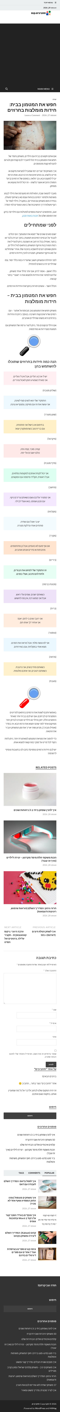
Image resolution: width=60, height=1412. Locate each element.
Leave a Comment (32, 115)
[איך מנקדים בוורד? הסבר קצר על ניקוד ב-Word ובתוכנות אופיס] (47, 1215)
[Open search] (6, 89)
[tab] (49, 1173)
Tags (21, 1173)
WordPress (40, 1408)
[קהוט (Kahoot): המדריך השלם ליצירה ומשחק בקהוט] (47, 1233)
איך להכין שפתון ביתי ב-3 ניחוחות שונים (35, 809)
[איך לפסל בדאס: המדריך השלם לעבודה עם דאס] (47, 1181)
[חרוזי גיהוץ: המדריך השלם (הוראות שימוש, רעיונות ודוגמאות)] (30, 888)
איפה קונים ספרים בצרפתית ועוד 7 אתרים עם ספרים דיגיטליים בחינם (21, 1252)
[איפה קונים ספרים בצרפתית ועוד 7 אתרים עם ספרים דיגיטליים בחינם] (47, 1249)
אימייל (52, 1023)
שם (54, 1010)
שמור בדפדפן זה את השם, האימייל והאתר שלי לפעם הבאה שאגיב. (32, 1055)
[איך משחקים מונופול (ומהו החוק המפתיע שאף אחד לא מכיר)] (47, 1197)
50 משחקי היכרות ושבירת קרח (40, 1139)
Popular (49, 1173)
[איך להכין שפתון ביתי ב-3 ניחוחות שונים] (30, 790)
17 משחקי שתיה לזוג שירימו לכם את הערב (36, 1384)
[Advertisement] (30, 54)
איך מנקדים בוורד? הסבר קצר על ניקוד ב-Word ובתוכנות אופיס (21, 1218)
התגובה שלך (50, 970)
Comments (34, 1173)
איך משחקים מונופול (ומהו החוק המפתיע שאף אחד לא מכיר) (22, 1200)
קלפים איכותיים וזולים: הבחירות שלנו (37, 1144)
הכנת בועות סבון (30, 215)
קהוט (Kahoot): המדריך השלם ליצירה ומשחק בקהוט (20, 1234)
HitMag (53, 1408)
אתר (54, 1037)
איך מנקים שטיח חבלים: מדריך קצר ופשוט (36, 1362)
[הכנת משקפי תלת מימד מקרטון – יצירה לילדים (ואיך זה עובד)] (30, 837)
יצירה (54, 99)
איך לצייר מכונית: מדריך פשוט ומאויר (38, 1390)
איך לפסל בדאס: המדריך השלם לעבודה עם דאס (20, 1183)
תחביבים (36, 1404)
